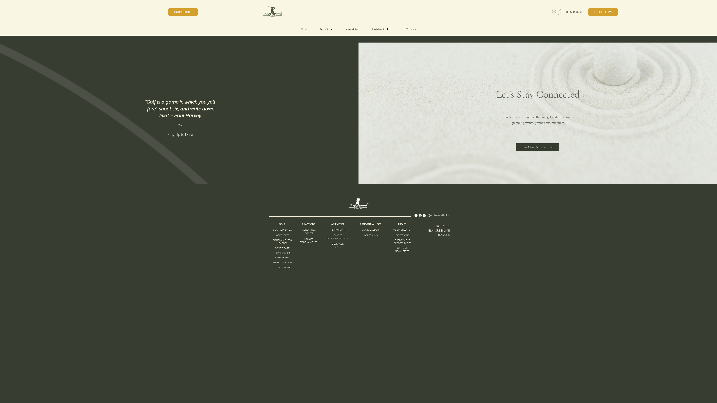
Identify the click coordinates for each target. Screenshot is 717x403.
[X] (424, 215)
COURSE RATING (282, 257)
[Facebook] (416, 215)
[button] (603, 12)
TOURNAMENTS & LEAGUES (282, 242)
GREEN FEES (282, 235)
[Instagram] (420, 215)
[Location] (554, 12)
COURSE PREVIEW (282, 229)
